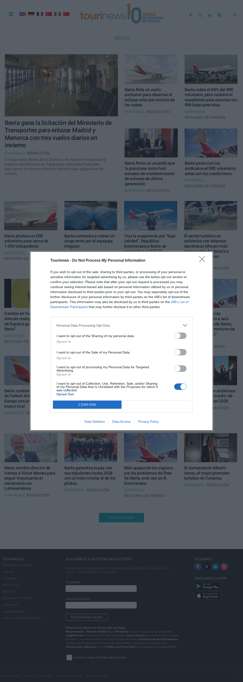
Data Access (121, 421)
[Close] (203, 260)
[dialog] (121, 341)
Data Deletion (94, 421)
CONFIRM (87, 405)
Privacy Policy (148, 421)
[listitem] (121, 325)
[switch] (180, 336)
